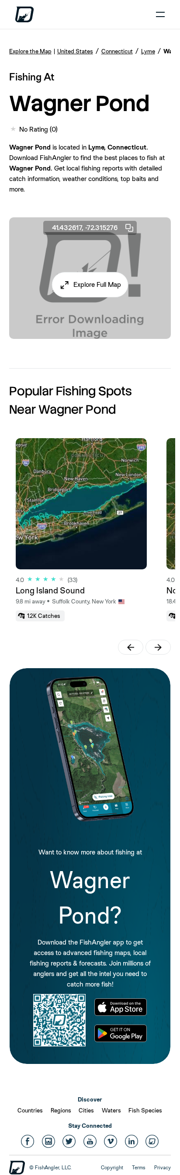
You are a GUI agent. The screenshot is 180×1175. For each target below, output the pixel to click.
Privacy (162, 1167)
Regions (61, 1110)
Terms (138, 1167)
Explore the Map (30, 51)
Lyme (148, 51)
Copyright (112, 1167)
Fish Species (145, 1110)
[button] (90, 284)
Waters (111, 1110)
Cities (86, 1110)
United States (75, 51)
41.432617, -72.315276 (85, 227)
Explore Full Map (97, 284)
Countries (30, 1110)
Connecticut (117, 51)
